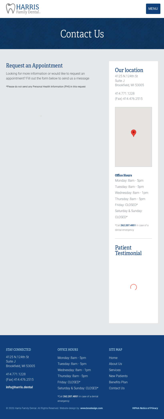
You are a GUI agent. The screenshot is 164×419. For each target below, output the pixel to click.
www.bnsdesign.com (91, 408)
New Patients (118, 376)
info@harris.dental (19, 387)
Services (115, 370)
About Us (115, 364)
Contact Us (117, 388)
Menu (153, 8)
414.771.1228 (125, 93)
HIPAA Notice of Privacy (145, 408)
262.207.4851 (128, 225)
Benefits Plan (118, 382)
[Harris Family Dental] (54, 8)
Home (113, 358)
